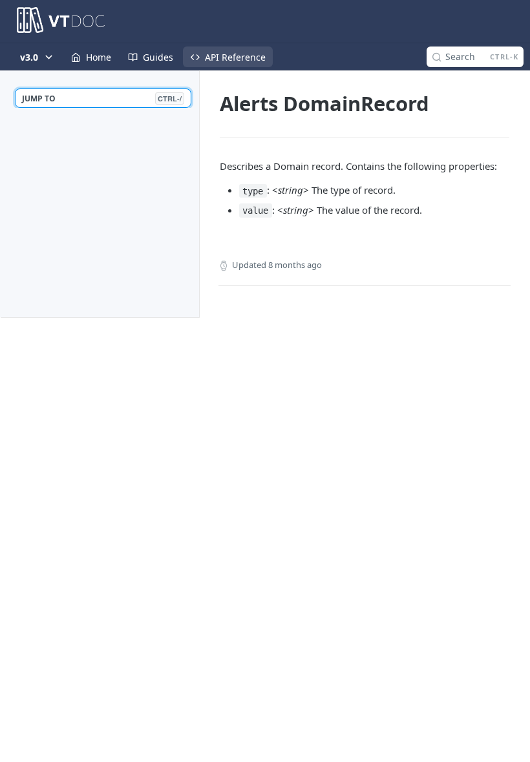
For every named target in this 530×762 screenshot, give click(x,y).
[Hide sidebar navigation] (196, 193)
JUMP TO (102, 98)
